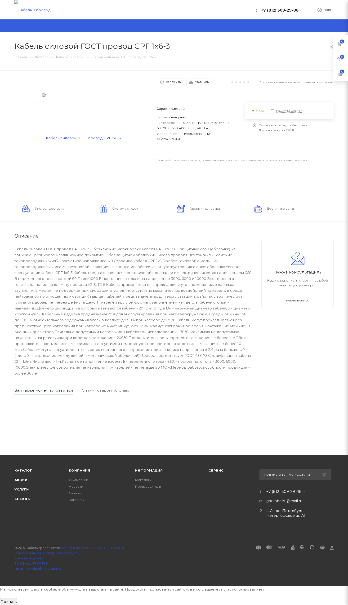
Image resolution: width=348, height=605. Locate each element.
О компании (78, 480)
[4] (244, 82)
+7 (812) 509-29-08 (280, 10)
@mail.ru (294, 501)
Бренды (22, 499)
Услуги (21, 489)
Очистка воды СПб (29, 553)
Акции (20, 480)
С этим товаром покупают (106, 390)
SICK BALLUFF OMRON (32, 563)
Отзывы (75, 493)
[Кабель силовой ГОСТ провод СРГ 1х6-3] (81, 137)
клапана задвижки (29, 558)
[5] (248, 82)
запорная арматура (61, 553)
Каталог (23, 470)
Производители (148, 486)
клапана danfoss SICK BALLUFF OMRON (93, 548)
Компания (79, 470)
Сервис (216, 470)
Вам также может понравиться (43, 390)
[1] (232, 82)
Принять (8, 601)
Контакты (76, 500)
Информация (149, 470)
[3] (240, 82)
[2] (236, 82)
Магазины (143, 480)
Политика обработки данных (37, 568)
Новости (76, 486)
